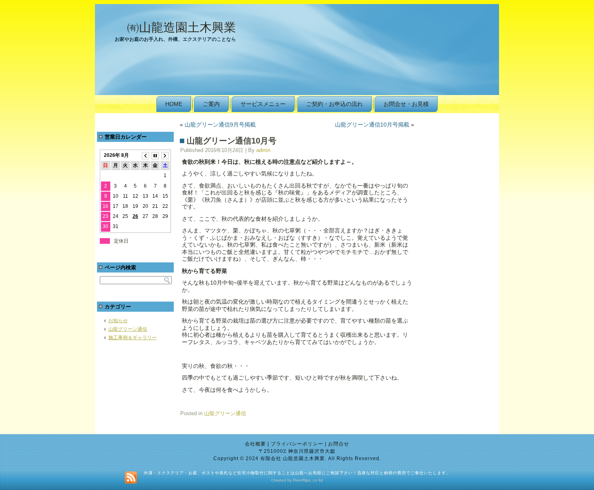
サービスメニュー (263, 104)
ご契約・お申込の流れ (334, 104)
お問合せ (338, 444)
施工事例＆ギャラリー (132, 337)
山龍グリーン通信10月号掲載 (372, 124)
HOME (173, 104)
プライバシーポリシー (297, 444)
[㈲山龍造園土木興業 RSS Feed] (130, 477)
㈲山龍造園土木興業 (181, 27)
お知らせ (118, 320)
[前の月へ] (145, 155)
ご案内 (211, 104)
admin (263, 150)
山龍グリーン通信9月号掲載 (220, 124)
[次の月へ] (165, 155)
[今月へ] (155, 155)
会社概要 (255, 444)
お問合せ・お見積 (406, 104)
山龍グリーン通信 (127, 329)
